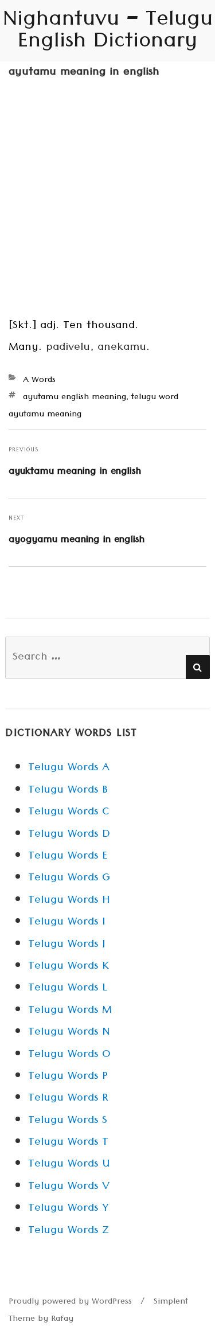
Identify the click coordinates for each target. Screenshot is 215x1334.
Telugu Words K (68, 966)
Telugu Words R (68, 1098)
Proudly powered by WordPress (70, 1302)
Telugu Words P (68, 1077)
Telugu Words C (69, 812)
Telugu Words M (70, 1011)
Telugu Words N (69, 1032)
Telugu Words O (69, 1055)
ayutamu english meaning (74, 398)
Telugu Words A (69, 768)
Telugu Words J (66, 945)
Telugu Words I (66, 922)
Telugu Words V (69, 1187)
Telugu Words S (67, 1121)
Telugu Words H (69, 901)
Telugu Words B (68, 790)
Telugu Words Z (68, 1231)
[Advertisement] (107, 203)
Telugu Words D (69, 835)
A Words (39, 381)
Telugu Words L (67, 988)
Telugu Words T (68, 1143)
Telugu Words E (67, 856)
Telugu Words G (69, 878)
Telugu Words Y (68, 1209)
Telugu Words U (69, 1164)
